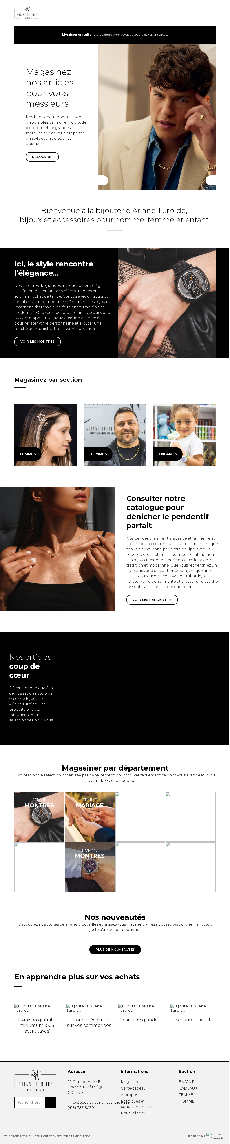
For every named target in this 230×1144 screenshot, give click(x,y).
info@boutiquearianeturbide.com (100, 1102)
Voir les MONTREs (37, 342)
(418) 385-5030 (81, 1108)
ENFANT (186, 1082)
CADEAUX (188, 1088)
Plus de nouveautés (115, 950)
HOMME (187, 1101)
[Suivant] (211, 180)
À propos (129, 1095)
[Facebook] (69, 1118)
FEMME (186, 1095)
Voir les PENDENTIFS (152, 600)
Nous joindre (133, 1113)
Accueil (118, 15)
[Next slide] (208, 35)
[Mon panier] (207, 13)
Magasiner (131, 1082)
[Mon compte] (214, 13)
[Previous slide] (21, 35)
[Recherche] (200, 13)
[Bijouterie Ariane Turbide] (45, 435)
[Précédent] (103, 180)
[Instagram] (75, 1118)
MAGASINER (42, 157)
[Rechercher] (50, 1102)
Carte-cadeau (133, 1088)
